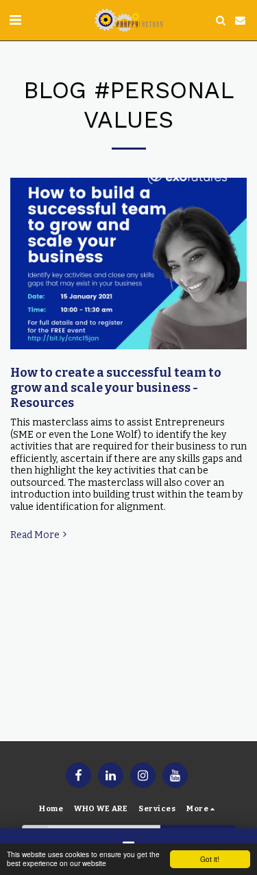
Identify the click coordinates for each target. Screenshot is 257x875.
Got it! (209, 859)
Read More (35, 535)
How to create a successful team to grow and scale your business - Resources (115, 388)
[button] (15, 20)
